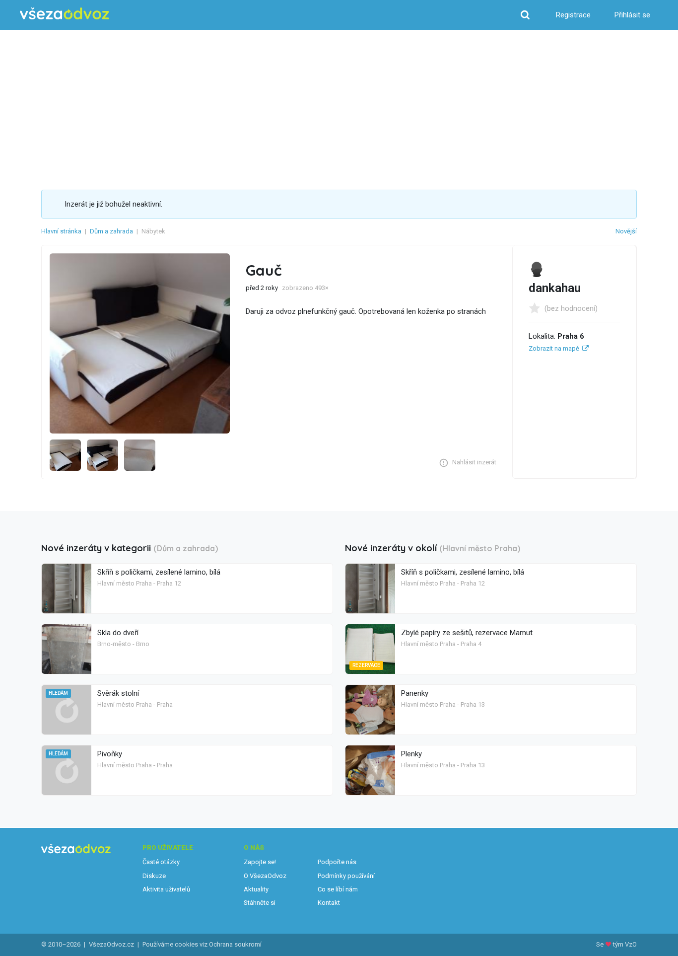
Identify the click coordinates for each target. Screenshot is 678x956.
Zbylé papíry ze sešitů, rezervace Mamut (467, 632)
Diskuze (154, 876)
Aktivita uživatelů (166, 889)
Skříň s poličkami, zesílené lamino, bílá (158, 572)
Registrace (573, 14)
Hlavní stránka (61, 231)
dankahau (555, 288)
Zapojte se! (260, 862)
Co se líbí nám (338, 889)
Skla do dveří (117, 632)
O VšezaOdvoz (265, 876)
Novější (626, 231)
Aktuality (256, 889)
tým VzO (625, 944)
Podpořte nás (337, 862)
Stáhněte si (259, 902)
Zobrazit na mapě (554, 348)
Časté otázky (161, 862)
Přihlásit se (632, 14)
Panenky (414, 693)
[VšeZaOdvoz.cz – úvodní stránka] (64, 13)
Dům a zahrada (111, 231)
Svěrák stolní (118, 693)
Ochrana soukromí (235, 944)
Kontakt (329, 902)
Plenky (411, 753)
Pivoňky (109, 753)
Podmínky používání (346, 876)
